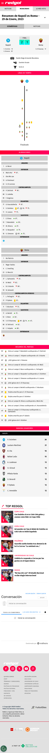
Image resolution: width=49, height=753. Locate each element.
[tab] (11, 612)
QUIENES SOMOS (9, 676)
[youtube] (26, 668)
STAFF (5, 679)
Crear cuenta (41, 593)
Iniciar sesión (30, 593)
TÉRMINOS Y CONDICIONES (12, 681)
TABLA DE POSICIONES (31, 691)
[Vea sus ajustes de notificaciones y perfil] (45, 612)
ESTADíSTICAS (12, 26)
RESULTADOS (28, 688)
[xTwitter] (19, 668)
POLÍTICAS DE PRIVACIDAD (11, 686)
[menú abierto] (2, 3)
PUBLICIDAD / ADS (9, 691)
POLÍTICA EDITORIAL (9, 688)
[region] (24, 618)
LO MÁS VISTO (41, 9)
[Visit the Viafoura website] (42, 643)
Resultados (24, 9)
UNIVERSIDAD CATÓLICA (31, 684)
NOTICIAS (36, 26)
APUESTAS (27, 693)
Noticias (8, 9)
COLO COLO (27, 679)
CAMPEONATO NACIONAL (31, 686)
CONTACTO (7, 693)
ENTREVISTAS (8, 698)
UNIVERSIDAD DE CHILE (31, 681)
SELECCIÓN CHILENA (30, 676)
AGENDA (6, 684)
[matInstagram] (12, 668)
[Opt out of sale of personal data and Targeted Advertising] (4, 748)
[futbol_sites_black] (38, 708)
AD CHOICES (7, 696)
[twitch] (33, 668)
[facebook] (6, 668)
